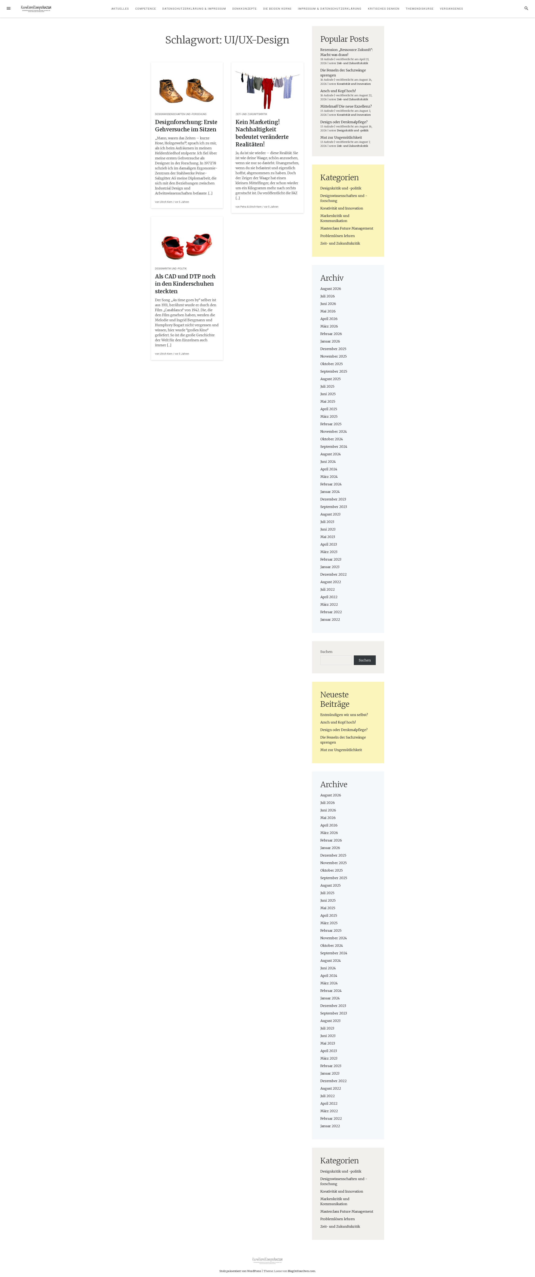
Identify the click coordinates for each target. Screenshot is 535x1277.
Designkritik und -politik (171, 268)
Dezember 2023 (333, 499)
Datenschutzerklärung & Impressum (194, 8)
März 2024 (329, 477)
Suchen (326, 652)
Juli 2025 (327, 386)
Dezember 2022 (333, 574)
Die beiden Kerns (277, 8)
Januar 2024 (330, 492)
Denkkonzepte (244, 8)
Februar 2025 (330, 424)
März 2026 (329, 326)
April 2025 (328, 409)
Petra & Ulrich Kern (251, 206)
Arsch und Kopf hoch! (338, 91)
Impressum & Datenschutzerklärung (330, 8)
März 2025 (329, 416)
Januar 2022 (330, 619)
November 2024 (333, 431)
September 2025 (333, 371)
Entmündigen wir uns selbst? (344, 715)
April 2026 (329, 319)
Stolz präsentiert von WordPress (240, 1271)
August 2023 (330, 514)
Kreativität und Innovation (354, 83)
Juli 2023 (327, 522)
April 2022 (329, 597)
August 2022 (330, 582)
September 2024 (333, 446)
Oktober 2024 (331, 439)
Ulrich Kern (166, 202)
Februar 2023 (330, 559)
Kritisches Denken (384, 8)
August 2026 (330, 289)
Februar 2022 (331, 612)
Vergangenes (451, 8)
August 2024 (330, 454)
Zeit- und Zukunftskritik (251, 114)
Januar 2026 (330, 341)
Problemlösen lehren (337, 236)
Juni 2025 (328, 394)
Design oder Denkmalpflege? (344, 122)
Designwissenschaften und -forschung (180, 114)
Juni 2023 (327, 529)
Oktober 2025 (331, 364)
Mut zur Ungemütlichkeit (341, 137)
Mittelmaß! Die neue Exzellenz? (346, 106)
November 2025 (333, 356)
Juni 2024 (328, 462)
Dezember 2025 (333, 349)
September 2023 (333, 507)
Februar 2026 (331, 334)
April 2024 (328, 469)
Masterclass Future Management (346, 228)
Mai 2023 (327, 537)
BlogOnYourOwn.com (301, 1271)
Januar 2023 (329, 567)
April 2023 (328, 544)
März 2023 (328, 552)
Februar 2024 (331, 484)
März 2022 (329, 604)
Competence (145, 8)
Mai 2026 (328, 311)
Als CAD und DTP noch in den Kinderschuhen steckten (185, 284)
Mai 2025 (327, 401)
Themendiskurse (420, 8)
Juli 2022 (327, 589)
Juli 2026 (327, 296)
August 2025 (330, 379)
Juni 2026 (328, 304)
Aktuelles (120, 8)
